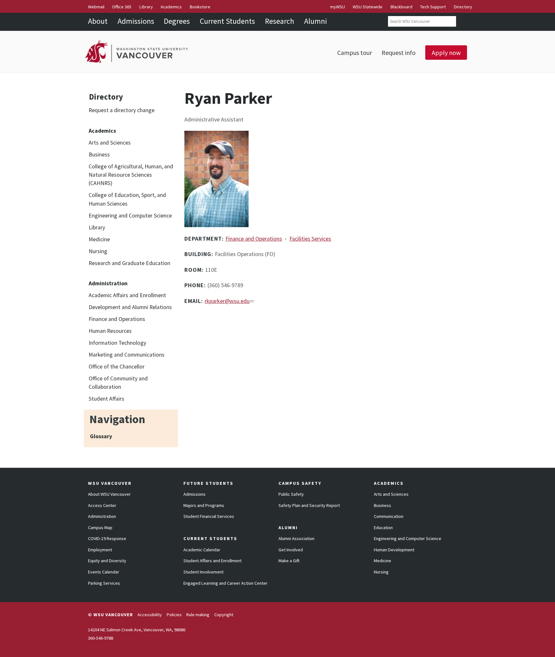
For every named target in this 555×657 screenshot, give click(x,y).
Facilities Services (310, 238)
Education (383, 527)
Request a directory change (121, 110)
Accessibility (149, 614)
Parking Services (104, 583)
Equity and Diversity (107, 561)
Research (279, 21)
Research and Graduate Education (129, 263)
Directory (463, 7)
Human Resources (110, 330)
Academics (171, 7)
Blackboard (401, 7)
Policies (174, 614)
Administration (102, 516)
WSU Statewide (368, 7)
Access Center (102, 505)
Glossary (101, 436)
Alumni (315, 21)
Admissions (136, 21)
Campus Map (100, 527)
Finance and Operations (117, 319)
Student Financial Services (208, 516)
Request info (399, 53)
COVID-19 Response (107, 538)
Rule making (197, 614)
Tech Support (433, 7)
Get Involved (290, 550)
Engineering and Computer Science (130, 215)
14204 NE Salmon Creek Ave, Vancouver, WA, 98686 (136, 630)
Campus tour (354, 53)
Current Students (227, 21)
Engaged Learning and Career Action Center (225, 583)
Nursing (98, 251)
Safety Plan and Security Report (309, 505)
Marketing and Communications (126, 354)
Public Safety (291, 494)
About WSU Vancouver (109, 494)
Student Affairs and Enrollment (212, 561)
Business (99, 154)
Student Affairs (106, 398)
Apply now (446, 53)
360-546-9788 (100, 638)
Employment (100, 550)
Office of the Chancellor (117, 366)
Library (146, 7)
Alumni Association (296, 538)
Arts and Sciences (110, 142)
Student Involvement (203, 572)
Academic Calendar (201, 550)
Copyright (223, 614)
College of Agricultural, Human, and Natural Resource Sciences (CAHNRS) (131, 175)
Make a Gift (289, 561)
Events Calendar (103, 572)
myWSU (337, 7)
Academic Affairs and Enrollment (127, 295)
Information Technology (117, 342)
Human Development (394, 550)
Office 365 (121, 7)
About (98, 21)
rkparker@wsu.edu (227, 301)
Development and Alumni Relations (130, 307)
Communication (388, 516)
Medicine (99, 239)
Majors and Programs (203, 505)
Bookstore (200, 7)
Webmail (96, 7)
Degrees (177, 21)
